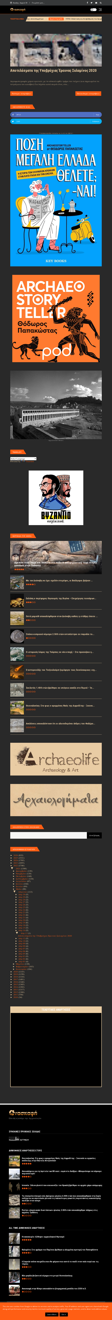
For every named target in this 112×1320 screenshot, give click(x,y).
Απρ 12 (22, 938)
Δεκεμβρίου (22, 871)
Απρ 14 (22, 930)
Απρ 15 (22, 927)
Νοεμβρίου (21, 873)
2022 (16, 865)
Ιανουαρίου (21, 969)
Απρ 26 (22, 904)
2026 (16, 855)
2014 (16, 987)
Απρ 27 (22, 902)
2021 (18, 868)
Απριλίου (23, 891)
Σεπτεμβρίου (22, 878)
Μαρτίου (20, 963)
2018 (16, 976)
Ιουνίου (20, 886)
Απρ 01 (22, 961)
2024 (16, 860)
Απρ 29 (22, 897)
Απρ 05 (22, 953)
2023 (16, 862)
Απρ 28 (22, 899)
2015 (16, 984)
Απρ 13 (24, 933)
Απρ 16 (22, 925)
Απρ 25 (22, 907)
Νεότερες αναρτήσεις (21, 93)
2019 (16, 974)
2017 (16, 979)
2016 (16, 981)
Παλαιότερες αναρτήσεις (88, 93)
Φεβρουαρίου (22, 966)
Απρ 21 (22, 917)
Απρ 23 (22, 912)
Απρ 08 (22, 946)
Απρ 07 (22, 948)
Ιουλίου (20, 883)
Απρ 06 (22, 951)
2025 (16, 857)
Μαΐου (19, 889)
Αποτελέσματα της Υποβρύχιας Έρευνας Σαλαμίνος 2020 (53, 70)
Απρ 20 (22, 920)
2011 (16, 994)
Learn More (51, 1314)
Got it (64, 1314)
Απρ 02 (22, 958)
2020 (16, 971)
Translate (30, 461)
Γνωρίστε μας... (38, 3)
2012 (16, 992)
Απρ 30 (22, 894)
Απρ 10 (22, 941)
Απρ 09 (22, 943)
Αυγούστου (21, 881)
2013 (16, 989)
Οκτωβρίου (21, 876)
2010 (16, 997)
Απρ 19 (22, 922)
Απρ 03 (22, 956)
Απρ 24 (22, 909)
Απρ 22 (22, 914)
